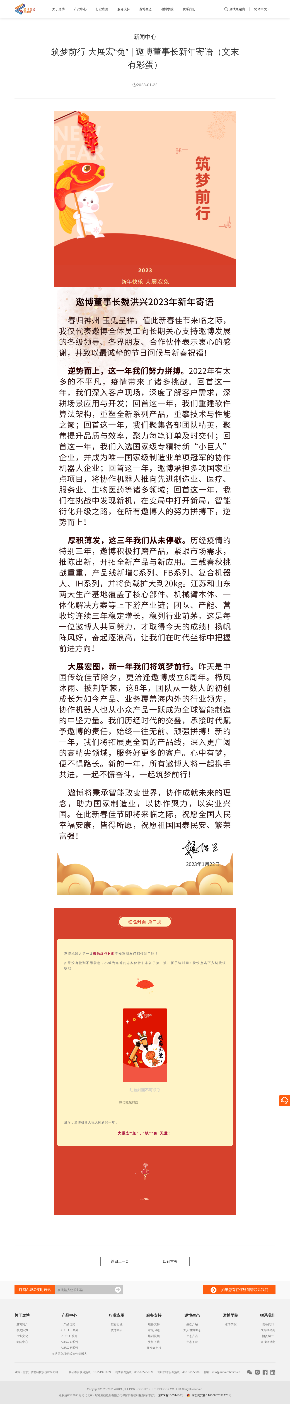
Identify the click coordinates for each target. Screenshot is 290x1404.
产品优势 (69, 1324)
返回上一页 (120, 1261)
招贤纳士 (268, 1336)
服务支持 (154, 1324)
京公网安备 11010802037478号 (211, 1395)
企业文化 (22, 1336)
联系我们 (268, 1324)
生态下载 (192, 1342)
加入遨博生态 (192, 1330)
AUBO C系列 (69, 1342)
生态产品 (192, 1336)
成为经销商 (268, 1330)
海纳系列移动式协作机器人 (69, 1353)
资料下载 (154, 1342)
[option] (145, 1052)
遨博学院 (231, 1324)
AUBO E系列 (69, 1348)
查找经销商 (237, 9)
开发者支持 (154, 1348)
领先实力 (22, 1330)
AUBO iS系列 (69, 1330)
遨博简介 (22, 1324)
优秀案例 (117, 1330)
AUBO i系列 (69, 1336)
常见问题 (154, 1330)
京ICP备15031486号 (171, 1395)
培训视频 (154, 1336)
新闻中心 (22, 1342)
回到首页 (170, 1261)
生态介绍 (192, 1324)
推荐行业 (117, 1324)
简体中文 (261, 12)
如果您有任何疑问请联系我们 (244, 1290)
